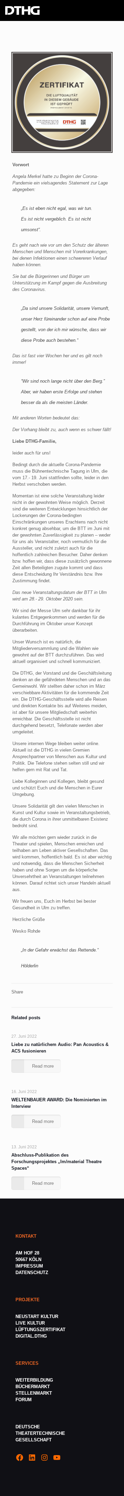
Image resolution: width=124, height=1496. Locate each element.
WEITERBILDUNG (34, 1380)
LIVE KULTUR (30, 1323)
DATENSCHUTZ (33, 1272)
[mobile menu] (115, 10)
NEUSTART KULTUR (37, 1316)
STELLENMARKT (34, 1393)
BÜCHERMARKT (33, 1386)
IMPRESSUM (29, 1266)
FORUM (24, 1399)
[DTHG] (22, 10)
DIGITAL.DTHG (31, 1336)
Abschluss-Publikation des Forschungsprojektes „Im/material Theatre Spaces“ (56, 1161)
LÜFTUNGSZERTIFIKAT (40, 1329)
